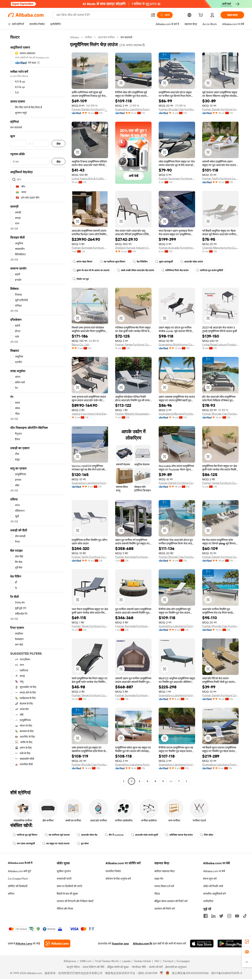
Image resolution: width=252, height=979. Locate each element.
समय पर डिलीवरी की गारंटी (69, 886)
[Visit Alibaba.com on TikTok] (245, 916)
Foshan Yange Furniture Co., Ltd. (133, 344)
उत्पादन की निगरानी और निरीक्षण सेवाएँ (75, 901)
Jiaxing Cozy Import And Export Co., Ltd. (90, 413)
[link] (247, 941)
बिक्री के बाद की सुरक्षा (67, 893)
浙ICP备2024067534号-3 (226, 973)
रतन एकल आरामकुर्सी (26, 843)
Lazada (126, 961)
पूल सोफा (85, 843)
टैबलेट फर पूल (83, 279)
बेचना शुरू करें (210, 878)
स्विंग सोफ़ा (208, 834)
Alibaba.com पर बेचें (214, 871)
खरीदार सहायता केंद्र (164, 871)
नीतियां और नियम (65, 908)
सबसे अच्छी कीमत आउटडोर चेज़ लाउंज (137, 270)
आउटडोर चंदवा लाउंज (193, 261)
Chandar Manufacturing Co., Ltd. (220, 247)
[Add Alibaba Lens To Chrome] (57, 943)
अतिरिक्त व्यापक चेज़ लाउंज (181, 834)
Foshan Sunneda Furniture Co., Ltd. (90, 247)
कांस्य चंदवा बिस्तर (84, 261)
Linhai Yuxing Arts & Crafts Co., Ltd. (90, 178)
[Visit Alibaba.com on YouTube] (237, 916)
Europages (183, 961)
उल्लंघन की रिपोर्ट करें (164, 908)
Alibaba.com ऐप (142, 943)
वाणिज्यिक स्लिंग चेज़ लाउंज (176, 270)
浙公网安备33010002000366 (190, 973)
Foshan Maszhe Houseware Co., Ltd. (133, 413)
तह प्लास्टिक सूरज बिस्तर (114, 261)
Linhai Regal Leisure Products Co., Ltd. (220, 344)
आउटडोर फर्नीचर (106, 37)
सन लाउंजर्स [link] (126, 37)
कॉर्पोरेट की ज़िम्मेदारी (17, 886)
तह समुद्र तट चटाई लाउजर (57, 843)
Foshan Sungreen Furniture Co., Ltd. (177, 178)
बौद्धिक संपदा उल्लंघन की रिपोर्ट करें (170, 901)
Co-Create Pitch (18, 878)
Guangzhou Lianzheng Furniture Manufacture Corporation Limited (133, 109)
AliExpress (70, 961)
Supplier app (120, 943)
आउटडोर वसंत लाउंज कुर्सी (146, 834)
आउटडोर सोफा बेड (89, 834)
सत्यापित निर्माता (113, 871)
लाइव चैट (158, 878)
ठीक (58, 143)
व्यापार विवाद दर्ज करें (164, 886)
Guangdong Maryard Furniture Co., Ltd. (177, 413)
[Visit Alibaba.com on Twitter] (221, 916)
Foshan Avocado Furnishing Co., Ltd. (177, 247)
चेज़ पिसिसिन (142, 261)
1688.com (86, 961)
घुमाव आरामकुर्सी (166, 261)
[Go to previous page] (123, 781)
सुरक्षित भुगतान (64, 871)
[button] (153, 15)
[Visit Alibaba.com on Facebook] (205, 916)
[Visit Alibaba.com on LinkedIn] (213, 916)
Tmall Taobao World (107, 961)
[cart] (201, 15)
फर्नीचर (88, 37)
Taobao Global (142, 961)
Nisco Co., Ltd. (80, 344)
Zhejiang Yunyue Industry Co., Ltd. (133, 247)
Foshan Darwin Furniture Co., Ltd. (90, 109)
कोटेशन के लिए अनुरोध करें (118, 878)
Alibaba (74, 37)
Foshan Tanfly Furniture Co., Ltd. (220, 178)
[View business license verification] (161, 973)
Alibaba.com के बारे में (20, 862)
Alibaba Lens (24, 943)
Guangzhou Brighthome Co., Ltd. (177, 344)
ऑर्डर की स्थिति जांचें (213, 886)
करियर (11, 893)
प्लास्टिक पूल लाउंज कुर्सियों (211, 270)
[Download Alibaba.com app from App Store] (202, 943)
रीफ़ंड (157, 893)
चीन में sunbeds (116, 834)
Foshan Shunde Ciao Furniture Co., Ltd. (177, 109)
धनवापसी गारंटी (64, 878)
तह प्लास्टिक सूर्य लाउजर (59, 834)
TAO (156, 961)
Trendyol (168, 961)
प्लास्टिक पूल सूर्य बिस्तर (27, 834)
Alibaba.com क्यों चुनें (19, 871)
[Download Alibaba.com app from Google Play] (231, 943)
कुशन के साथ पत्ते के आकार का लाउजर (93, 270)
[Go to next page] (186, 781)
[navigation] (37, 409)
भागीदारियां (208, 901)
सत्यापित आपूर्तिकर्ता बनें (214, 893)
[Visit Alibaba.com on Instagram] (229, 916)
